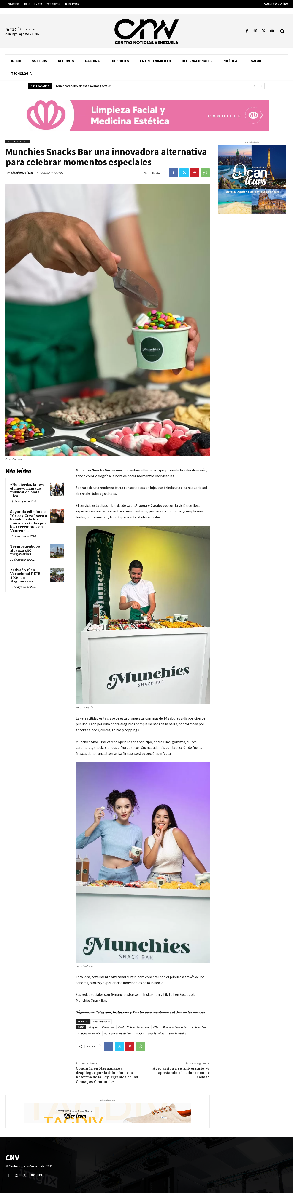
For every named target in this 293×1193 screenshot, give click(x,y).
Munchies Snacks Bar (175, 1027)
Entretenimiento (17, 141)
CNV (155, 1027)
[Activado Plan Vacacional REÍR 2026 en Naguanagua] (57, 575)
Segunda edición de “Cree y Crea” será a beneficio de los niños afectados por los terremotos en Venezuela (28, 521)
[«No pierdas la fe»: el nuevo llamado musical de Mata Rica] (57, 489)
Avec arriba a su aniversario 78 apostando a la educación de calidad (181, 1072)
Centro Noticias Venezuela (133, 1027)
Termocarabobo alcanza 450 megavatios (25, 550)
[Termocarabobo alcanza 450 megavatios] (57, 551)
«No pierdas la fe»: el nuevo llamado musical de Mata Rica (27, 490)
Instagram (121, 1012)
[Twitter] (264, 31)
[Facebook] (247, 31)
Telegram (103, 1012)
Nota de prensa (101, 1021)
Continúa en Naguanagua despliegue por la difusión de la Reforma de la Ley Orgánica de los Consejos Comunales (107, 1075)
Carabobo (108, 1027)
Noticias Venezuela (89, 1033)
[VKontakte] (32, 1175)
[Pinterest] (194, 172)
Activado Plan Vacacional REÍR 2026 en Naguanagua (91, 86)
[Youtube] (272, 31)
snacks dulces (156, 1033)
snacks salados (177, 1033)
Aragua (93, 1027)
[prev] (254, 86)
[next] (262, 86)
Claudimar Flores (22, 173)
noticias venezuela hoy (117, 1033)
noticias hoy (199, 1027)
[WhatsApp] (205, 172)
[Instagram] (255, 31)
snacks (140, 1033)
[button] (282, 31)
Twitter (138, 1012)
